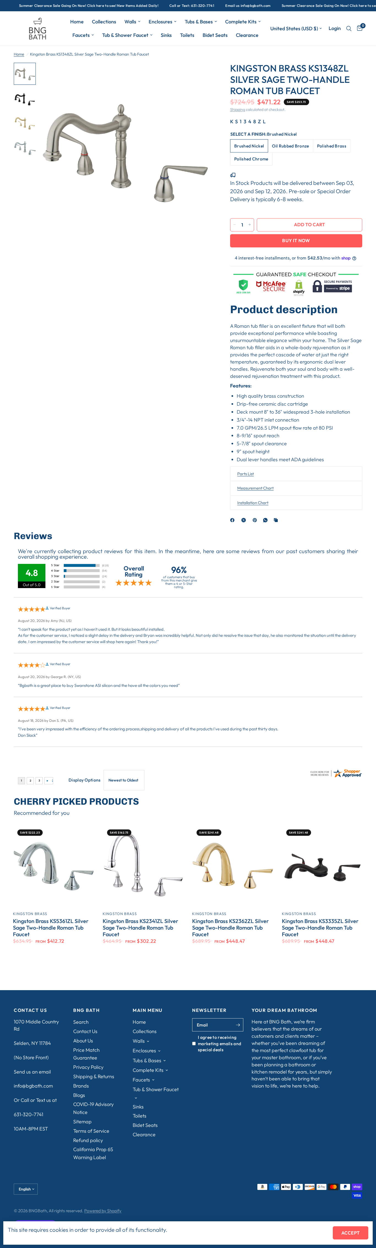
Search (81, 1022)
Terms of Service (91, 1131)
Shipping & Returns (93, 1076)
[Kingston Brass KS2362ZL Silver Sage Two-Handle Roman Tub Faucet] (233, 865)
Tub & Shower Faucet (125, 35)
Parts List (245, 473)
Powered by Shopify (102, 1210)
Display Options (85, 780)
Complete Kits (241, 21)
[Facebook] (233, 520)
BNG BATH (86, 1010)
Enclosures (160, 21)
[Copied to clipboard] (277, 520)
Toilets (187, 35)
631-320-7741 (28, 1114)
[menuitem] (77, 22)
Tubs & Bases (199, 21)
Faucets (81, 35)
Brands (81, 1086)
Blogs (79, 1095)
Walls (130, 21)
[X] (244, 520)
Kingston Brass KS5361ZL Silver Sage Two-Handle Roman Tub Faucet (50, 927)
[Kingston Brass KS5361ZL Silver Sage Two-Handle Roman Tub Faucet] (53, 865)
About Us (83, 1040)
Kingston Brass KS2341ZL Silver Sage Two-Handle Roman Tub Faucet (140, 927)
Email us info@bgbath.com (229, 5)
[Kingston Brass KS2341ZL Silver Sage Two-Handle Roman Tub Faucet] (143, 865)
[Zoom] (202, 74)
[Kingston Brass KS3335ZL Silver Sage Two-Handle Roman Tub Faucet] (322, 865)
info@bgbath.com (33, 1086)
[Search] (349, 28)
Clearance (247, 35)
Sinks (166, 35)
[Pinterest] (256, 520)
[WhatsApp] (266, 520)
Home (77, 21)
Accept (350, 1233)
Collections (104, 21)
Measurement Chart (255, 488)
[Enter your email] (237, 1024)
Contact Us (85, 1031)
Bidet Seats (215, 35)
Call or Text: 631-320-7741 (173, 5)
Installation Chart (252, 502)
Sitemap (82, 1121)
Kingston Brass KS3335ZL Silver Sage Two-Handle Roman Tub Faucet (320, 927)
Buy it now (296, 240)
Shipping (237, 109)
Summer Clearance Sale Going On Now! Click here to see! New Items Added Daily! (70, 5)
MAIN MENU (148, 1010)
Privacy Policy (88, 1067)
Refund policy (88, 1140)
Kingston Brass (30, 913)
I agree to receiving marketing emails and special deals (219, 1043)
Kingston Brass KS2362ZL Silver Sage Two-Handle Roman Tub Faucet (230, 927)
